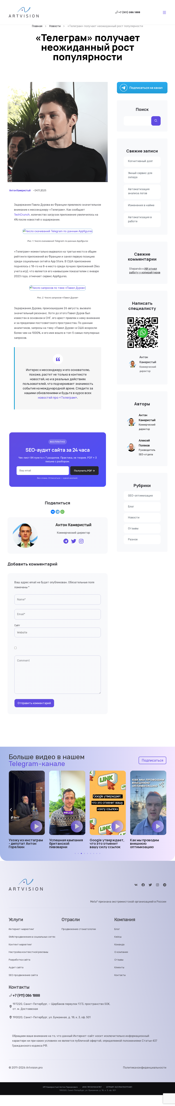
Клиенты (119, 967)
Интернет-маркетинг (21, 929)
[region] (44, 1081)
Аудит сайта (16, 967)
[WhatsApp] (62, 512)
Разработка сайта (19, 959)
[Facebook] (143, 884)
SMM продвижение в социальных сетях (32, 936)
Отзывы (133, 528)
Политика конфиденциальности (144, 1067)
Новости (133, 517)
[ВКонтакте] (53, 512)
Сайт (17, 625)
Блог (131, 506)
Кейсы (118, 936)
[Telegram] (58, 512)
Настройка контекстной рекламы (28, 952)
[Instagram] (157, 884)
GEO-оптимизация (140, 495)
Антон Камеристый (20, 190)
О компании (121, 952)
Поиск (142, 109)
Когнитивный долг (140, 161)
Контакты (120, 975)
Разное (133, 539)
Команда (119, 944)
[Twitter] (150, 884)
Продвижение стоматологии (79, 929)
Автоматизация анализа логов (139, 191)
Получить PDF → (84, 470)
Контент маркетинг (20, 944)
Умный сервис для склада (140, 175)
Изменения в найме (141, 205)
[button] (36, 826)
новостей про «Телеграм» (57, 398)
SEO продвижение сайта (23, 975)
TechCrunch (22, 214)
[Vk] (136, 884)
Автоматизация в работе (140, 219)
